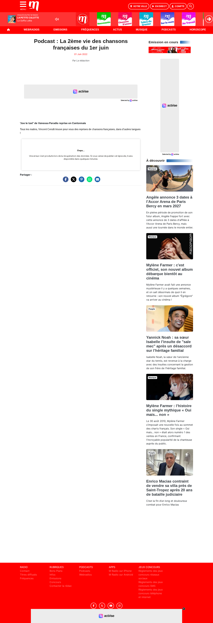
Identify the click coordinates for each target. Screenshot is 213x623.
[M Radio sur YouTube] (111, 606)
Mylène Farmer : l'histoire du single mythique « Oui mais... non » (168, 410)
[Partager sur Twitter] (72, 180)
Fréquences (90, 29)
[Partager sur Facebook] (64, 180)
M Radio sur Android (121, 574)
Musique (142, 29)
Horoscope (198, 29)
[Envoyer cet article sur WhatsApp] (88, 180)
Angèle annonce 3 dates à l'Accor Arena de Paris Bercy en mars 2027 (169, 201)
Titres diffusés (28, 574)
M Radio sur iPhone (120, 570)
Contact (24, 570)
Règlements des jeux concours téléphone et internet (150, 593)
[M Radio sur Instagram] (119, 606)
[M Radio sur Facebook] (94, 606)
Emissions (60, 29)
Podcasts (169, 29)
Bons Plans (56, 570)
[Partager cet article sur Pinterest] (80, 180)
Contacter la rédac (61, 585)
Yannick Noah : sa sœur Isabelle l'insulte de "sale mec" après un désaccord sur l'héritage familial (169, 344)
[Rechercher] (190, 6)
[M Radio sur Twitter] (102, 606)
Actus (117, 29)
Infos (52, 574)
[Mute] (57, 19)
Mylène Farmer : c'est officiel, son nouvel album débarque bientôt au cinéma (169, 271)
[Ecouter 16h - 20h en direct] (170, 49)
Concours (55, 582)
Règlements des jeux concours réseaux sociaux (150, 574)
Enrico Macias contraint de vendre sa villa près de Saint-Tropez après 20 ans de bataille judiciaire (169, 487)
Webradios (31, 29)
